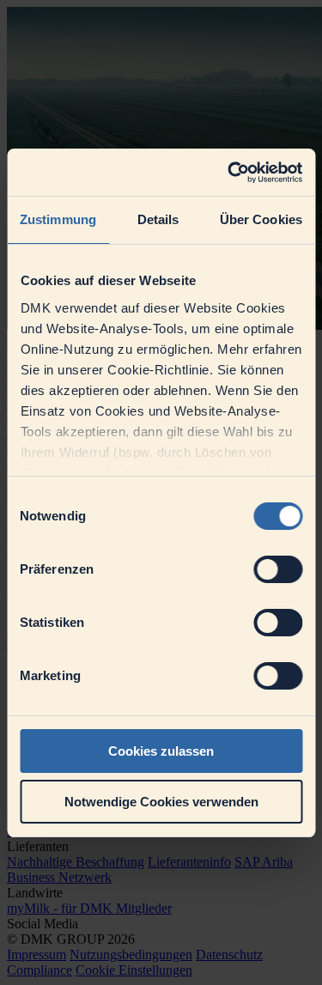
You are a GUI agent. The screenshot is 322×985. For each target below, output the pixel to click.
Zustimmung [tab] (58, 219)
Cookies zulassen (161, 751)
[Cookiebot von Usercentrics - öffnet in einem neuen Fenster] (229, 172)
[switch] (277, 569)
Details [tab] (158, 219)
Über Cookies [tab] (261, 219)
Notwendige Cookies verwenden (161, 801)
